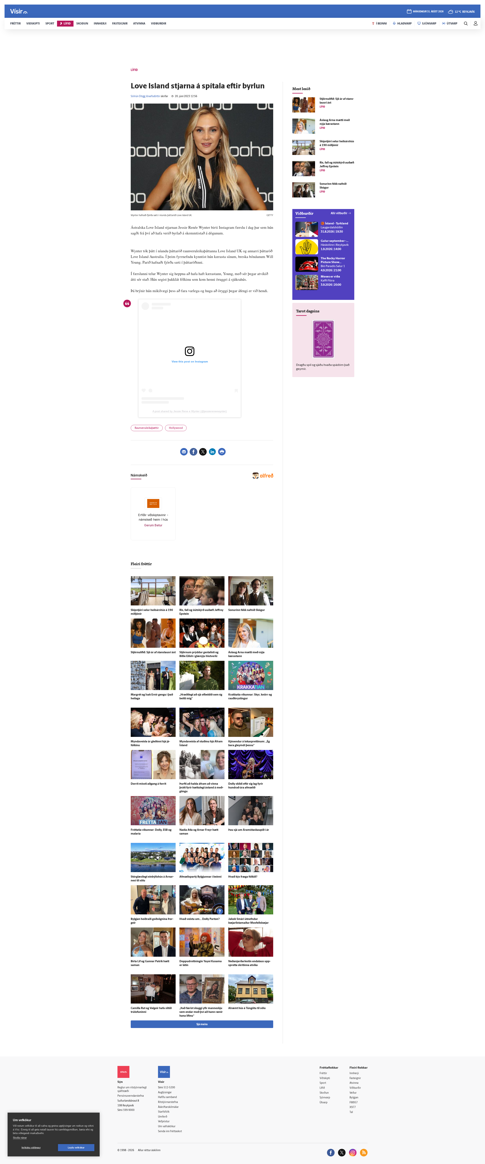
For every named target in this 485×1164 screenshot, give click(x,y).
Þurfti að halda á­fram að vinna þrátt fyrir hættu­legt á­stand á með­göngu (201, 788)
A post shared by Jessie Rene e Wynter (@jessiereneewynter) (190, 411)
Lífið (322, 1088)
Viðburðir (355, 1088)
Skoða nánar (20, 1137)
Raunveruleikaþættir (147, 428)
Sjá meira (201, 1024)
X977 (353, 1107)
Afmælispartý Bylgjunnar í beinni (200, 877)
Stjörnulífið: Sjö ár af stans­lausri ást (153, 652)
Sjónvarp (325, 1097)
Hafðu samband (167, 1097)
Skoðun (324, 1093)
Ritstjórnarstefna (168, 1102)
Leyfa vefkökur (76, 1147)
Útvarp (323, 1102)
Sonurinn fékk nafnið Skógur (246, 610)
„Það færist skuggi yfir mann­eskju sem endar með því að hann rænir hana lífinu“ (201, 1012)
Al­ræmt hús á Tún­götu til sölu (247, 1008)
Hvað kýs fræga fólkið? (242, 877)
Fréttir (323, 1073)
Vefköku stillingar (31, 1147)
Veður (353, 1093)
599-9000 (129, 1110)
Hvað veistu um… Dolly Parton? (199, 919)
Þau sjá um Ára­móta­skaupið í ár (248, 830)
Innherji (354, 1073)
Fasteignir (355, 1078)
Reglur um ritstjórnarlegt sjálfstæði (132, 1089)
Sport (323, 1083)
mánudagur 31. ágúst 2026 (428, 11)
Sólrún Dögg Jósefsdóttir (145, 96)
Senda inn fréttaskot (170, 1131)
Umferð (162, 1116)
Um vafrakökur (166, 1126)
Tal (351, 1112)
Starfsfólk (163, 1112)
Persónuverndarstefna (130, 1096)
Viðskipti (325, 1078)
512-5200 (169, 1087)
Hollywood (176, 428)
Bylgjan (354, 1097)
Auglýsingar (165, 1092)
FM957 (354, 1102)
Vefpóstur (164, 1121)
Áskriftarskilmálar (168, 1107)
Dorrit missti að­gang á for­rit (148, 784)
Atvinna (354, 1083)
